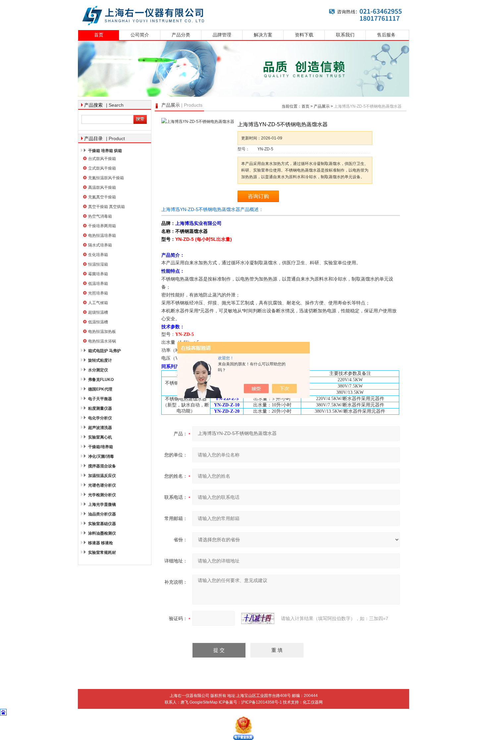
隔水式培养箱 (100, 245)
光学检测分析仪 (102, 495)
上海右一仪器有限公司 (243, 14)
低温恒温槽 (98, 322)
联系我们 (345, 34)
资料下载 (304, 34)
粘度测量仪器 (100, 408)
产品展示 (322, 106)
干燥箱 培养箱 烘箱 (105, 150)
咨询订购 (258, 196)
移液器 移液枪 (100, 543)
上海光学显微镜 (102, 504)
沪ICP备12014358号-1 (261, 702)
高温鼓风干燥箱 (102, 187)
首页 (98, 34)
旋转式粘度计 (100, 360)
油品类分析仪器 (102, 514)
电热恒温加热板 (102, 331)
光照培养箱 (98, 293)
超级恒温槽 (98, 312)
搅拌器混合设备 (102, 466)
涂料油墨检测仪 (102, 533)
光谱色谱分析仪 (102, 485)
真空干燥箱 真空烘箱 (106, 206)
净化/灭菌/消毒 (101, 456)
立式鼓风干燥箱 (102, 168)
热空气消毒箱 (100, 216)
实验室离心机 (100, 437)
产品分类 (181, 34)
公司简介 (140, 34)
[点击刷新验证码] (257, 618)
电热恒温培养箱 (102, 235)
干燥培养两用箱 (102, 226)
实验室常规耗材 (102, 552)
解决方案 (263, 34)
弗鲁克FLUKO (101, 379)
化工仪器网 (313, 702)
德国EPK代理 (100, 389)
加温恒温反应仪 (102, 475)
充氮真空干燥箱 (102, 197)
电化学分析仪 (100, 418)
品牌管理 (222, 34)
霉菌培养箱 (98, 274)
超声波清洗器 (100, 427)
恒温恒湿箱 (98, 264)
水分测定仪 (98, 370)
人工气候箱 (98, 302)
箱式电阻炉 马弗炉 (104, 350)
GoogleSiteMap (203, 702)
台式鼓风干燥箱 (102, 158)
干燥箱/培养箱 (100, 447)
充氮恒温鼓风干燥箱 (106, 178)
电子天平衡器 (100, 398)
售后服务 (386, 34)
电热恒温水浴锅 (102, 341)
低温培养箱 (98, 283)
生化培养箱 (98, 254)
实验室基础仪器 (102, 523)
